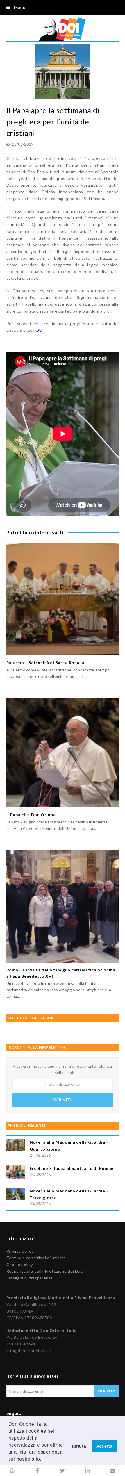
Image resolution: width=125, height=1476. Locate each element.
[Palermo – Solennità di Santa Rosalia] (62, 599)
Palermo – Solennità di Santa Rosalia (45, 662)
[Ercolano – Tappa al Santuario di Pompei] (15, 1173)
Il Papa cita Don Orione (31, 814)
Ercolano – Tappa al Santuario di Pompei (72, 1168)
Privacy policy (20, 1251)
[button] (12, 1470)
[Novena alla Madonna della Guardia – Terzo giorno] (15, 1195)
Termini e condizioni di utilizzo (36, 1257)
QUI (39, 330)
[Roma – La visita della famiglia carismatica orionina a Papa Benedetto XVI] (62, 906)
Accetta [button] (104, 1446)
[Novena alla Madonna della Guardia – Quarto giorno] (15, 1146)
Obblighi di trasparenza (29, 1277)
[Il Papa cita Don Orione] (62, 752)
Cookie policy (19, 1264)
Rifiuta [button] (79, 1446)
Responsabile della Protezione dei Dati (45, 1271)
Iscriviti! (62, 1099)
